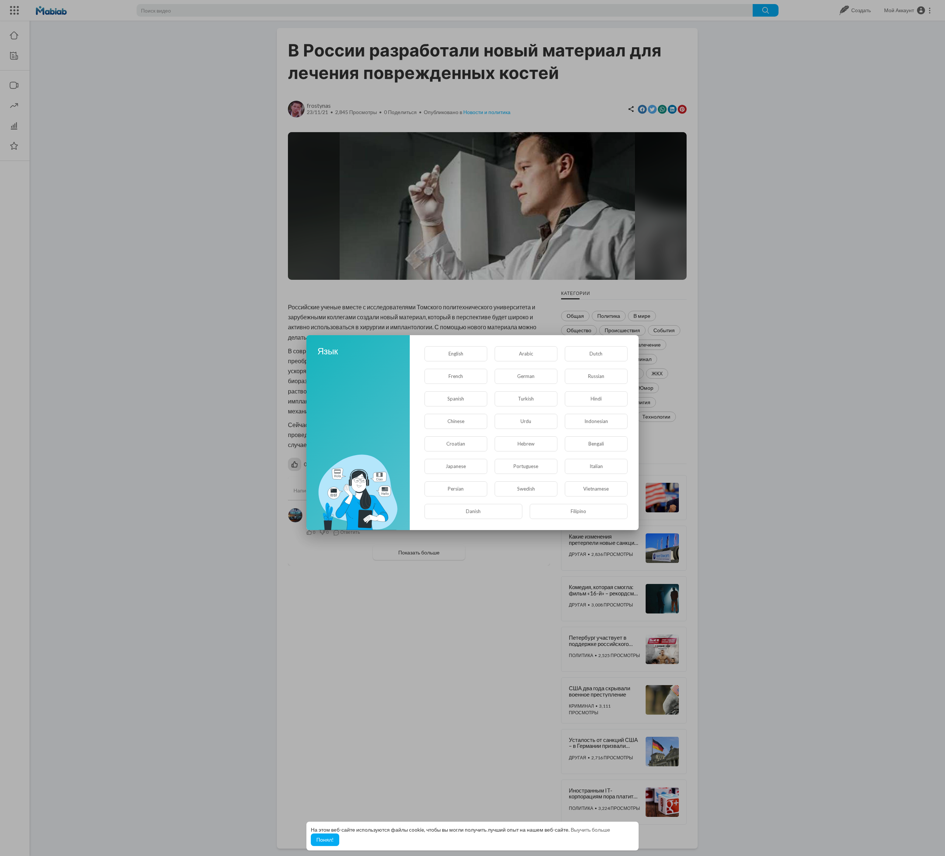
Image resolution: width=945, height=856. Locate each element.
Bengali (596, 444)
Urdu (525, 421)
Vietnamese (596, 489)
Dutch (596, 354)
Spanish (455, 399)
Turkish (526, 399)
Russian (596, 376)
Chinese (455, 421)
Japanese (456, 466)
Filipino (578, 511)
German (526, 376)
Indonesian (596, 421)
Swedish (526, 489)
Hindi (596, 399)
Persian (456, 489)
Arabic (526, 354)
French (456, 376)
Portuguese (525, 466)
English (456, 354)
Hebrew (526, 444)
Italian (596, 466)
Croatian (455, 444)
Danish (473, 511)
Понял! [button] (325, 839)
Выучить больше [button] (590, 829)
